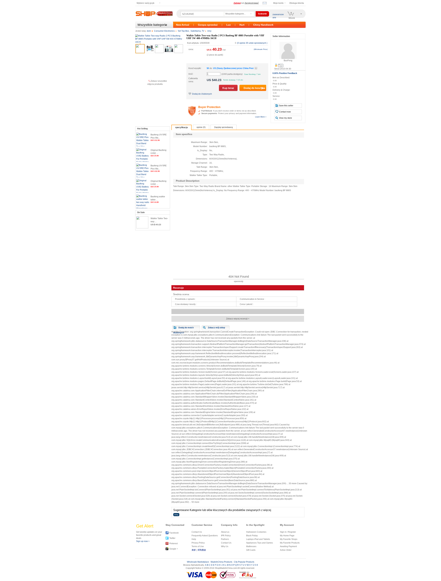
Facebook (174, 533)
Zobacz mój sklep (216, 327)
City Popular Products (244, 562)
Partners (225, 539)
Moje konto (278, 3)
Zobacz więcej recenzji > (237, 319)
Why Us (224, 546)
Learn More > (260, 117)
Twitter (172, 538)
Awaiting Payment (288, 546)
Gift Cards (250, 550)
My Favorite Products (290, 543)
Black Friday (252, 535)
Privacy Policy (198, 543)
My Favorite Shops (288, 539)
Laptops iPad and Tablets (258, 539)
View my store (285, 118)
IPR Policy (226, 535)
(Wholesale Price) (261, 49)
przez (233, 68)
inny (209, 31)
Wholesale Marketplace (198, 562)
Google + (173, 549)
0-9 (256, 565)
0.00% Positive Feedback (285, 73)
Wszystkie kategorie (152, 24)
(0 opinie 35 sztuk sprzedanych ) (252, 43)
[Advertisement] (238, 233)
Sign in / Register (288, 532)
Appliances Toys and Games (259, 543)
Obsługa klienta (296, 3)
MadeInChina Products (221, 562)
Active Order (285, 550)
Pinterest (173, 543)
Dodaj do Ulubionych (202, 94)
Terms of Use (198, 546)
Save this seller (286, 105)
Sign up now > (143, 541)
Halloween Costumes (256, 532)
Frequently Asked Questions (205, 535)
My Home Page (287, 535)
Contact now (285, 112)
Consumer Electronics (164, 31)
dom (149, 31)
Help (194, 539)
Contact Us (197, 532)
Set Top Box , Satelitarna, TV (191, 31)
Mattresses (251, 546)
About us (225, 532)
